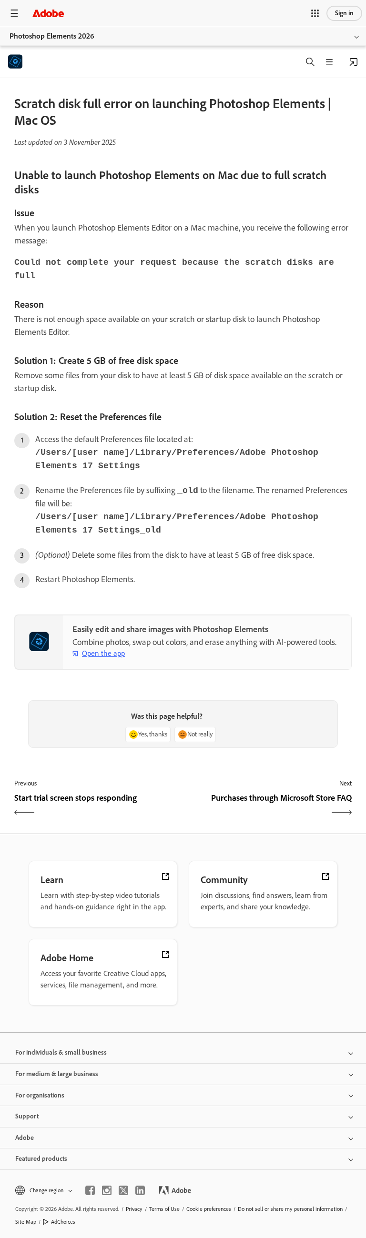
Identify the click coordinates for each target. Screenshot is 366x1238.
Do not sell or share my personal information (290, 1209)
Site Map (25, 1221)
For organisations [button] (39, 1095)
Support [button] (27, 1116)
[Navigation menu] (14, 13)
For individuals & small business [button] (61, 1052)
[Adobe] (48, 13)
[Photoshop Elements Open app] (353, 62)
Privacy (134, 1209)
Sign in (344, 13)
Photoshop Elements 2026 (52, 35)
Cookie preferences (208, 1209)
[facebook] (90, 1190)
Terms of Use (164, 1209)
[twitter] (123, 1190)
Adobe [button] (24, 1138)
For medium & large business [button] (56, 1074)
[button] (315, 13)
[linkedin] (140, 1190)
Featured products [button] (41, 1159)
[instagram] (107, 1190)
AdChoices (63, 1221)
